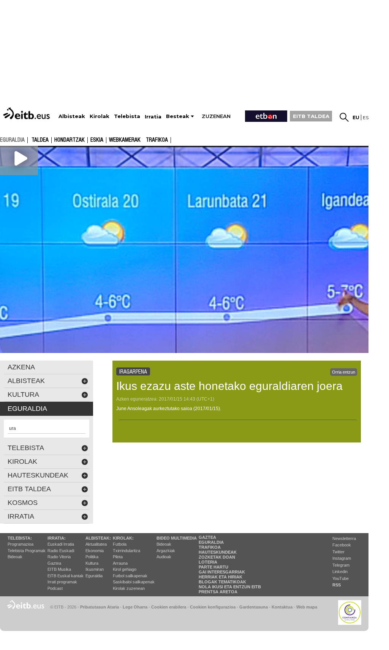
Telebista (26, 448)
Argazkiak (166, 550)
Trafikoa (157, 140)
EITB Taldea (29, 489)
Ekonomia (94, 550)
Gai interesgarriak (222, 572)
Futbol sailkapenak (130, 575)
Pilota (118, 556)
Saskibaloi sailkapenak (134, 582)
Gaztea (54, 563)
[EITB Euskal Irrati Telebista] (27, 113)
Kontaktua (282, 607)
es (365, 117)
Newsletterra (344, 538)
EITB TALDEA (311, 116)
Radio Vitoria (59, 556)
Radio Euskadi (60, 550)
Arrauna (120, 563)
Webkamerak (125, 140)
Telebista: (20, 538)
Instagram (341, 558)
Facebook (341, 545)
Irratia (21, 516)
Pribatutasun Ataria (99, 607)
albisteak (26, 381)
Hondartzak (69, 140)
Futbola (120, 544)
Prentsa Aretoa (218, 591)
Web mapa (306, 607)
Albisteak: (98, 538)
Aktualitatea (96, 544)
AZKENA (21, 367)
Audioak (164, 556)
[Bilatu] (344, 117)
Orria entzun (343, 372)
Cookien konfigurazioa (213, 607)
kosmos (23, 502)
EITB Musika (59, 569)
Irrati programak (62, 582)
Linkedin (340, 571)
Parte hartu (213, 567)
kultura (23, 394)
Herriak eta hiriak (220, 577)
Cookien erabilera (168, 607)
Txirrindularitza (126, 550)
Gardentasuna (253, 607)
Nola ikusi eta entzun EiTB (230, 587)
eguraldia (12, 139)
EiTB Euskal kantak (65, 575)
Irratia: (56, 538)
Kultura (91, 563)
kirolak (22, 461)
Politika (91, 556)
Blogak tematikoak (222, 582)
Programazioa (20, 544)
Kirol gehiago (124, 569)
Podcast (55, 588)
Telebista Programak (27, 550)
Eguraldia (94, 575)
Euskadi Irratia (60, 544)
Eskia (96, 140)
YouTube (340, 578)
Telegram (340, 565)
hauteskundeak (38, 475)
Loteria (208, 562)
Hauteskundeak (218, 552)
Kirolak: (123, 538)
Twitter (338, 551)
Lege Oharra (135, 607)
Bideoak (15, 556)
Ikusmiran (94, 569)
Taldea (40, 140)
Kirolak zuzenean (129, 588)
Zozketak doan (217, 557)
